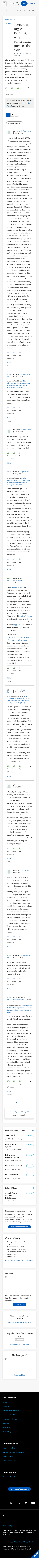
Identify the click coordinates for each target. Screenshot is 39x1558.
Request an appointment (19, 1227)
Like (7, 90)
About (5, 1402)
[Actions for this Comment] (30, 353)
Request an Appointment (19, 1489)
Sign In (32, 3)
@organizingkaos (18, 999)
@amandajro (17, 580)
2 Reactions (10, 772)
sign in (18, 1111)
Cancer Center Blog (9, 1448)
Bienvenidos (19, 1375)
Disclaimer (6, 1423)
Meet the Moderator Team (11, 1410)
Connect (12, 3)
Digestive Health (11, 1174)
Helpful (12, 90)
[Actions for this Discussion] (32, 88)
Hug (18, 90)
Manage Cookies (28, 1542)
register (27, 1111)
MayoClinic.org (7, 1526)
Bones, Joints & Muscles (14, 1165)
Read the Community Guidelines (18, 1260)
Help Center (6, 1427)
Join (24, 3)
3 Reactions (9, 94)
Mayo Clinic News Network (11, 1477)
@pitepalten (27, 374)
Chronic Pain (10, 19)
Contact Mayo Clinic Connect (12, 1432)
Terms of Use (7, 1542)
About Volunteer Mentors (11, 1415)
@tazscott (25, 471)
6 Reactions (10, 358)
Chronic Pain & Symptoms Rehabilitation (11, 1195)
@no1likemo (27, 131)
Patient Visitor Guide (9, 1461)
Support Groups (18, 10)
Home (5, 10)
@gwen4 (18, 624)
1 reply (9, 421)
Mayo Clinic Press (8, 1456)
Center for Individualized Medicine (13, 1452)
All (33, 1130)
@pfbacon (25, 785)
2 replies (9, 366)
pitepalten (26, 54)
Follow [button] (30, 1135)
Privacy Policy (18, 1542)
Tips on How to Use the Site (19, 1322)
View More (19, 1103)
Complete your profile (19, 1344)
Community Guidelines (10, 1419)
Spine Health (10, 1135)
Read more (20, 1304)
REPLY (9, 363)
